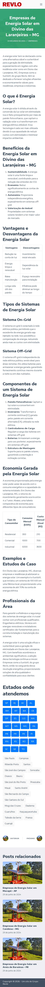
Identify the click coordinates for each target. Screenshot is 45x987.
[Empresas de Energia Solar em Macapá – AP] (22, 873)
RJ (15, 703)
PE (23, 734)
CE (33, 711)
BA (24, 711)
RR (32, 741)
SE (14, 749)
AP (15, 711)
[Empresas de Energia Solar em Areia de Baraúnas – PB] (22, 949)
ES (15, 718)
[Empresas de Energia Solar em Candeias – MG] (22, 911)
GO (23, 718)
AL (31, 703)
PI (32, 734)
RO (24, 741)
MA (32, 718)
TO (23, 749)
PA (33, 726)
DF (6, 718)
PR (15, 734)
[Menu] (41, 4)
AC (22, 703)
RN (6, 741)
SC (6, 749)
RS (15, 741)
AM (7, 711)
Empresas (32, 41)
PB (6, 734)
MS (16, 726)
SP (6, 703)
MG (25, 726)
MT (7, 726)
